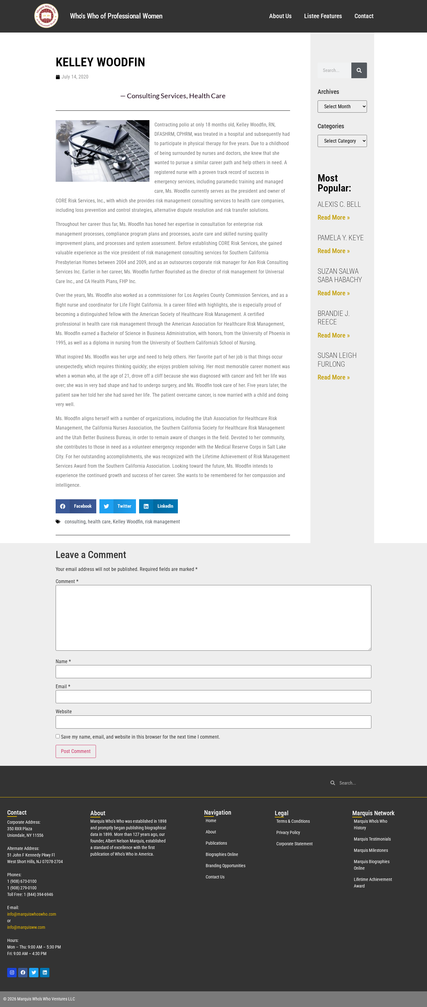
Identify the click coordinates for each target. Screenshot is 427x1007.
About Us (280, 16)
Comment (67, 581)
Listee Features (323, 16)
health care (99, 522)
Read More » (334, 217)
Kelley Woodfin (128, 522)
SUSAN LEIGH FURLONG (337, 360)
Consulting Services (156, 95)
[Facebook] (23, 972)
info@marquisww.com (26, 927)
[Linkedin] (44, 972)
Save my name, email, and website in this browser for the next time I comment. (140, 737)
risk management (162, 522)
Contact (364, 16)
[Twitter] (33, 972)
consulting (75, 522)
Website (64, 711)
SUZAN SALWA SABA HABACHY (340, 275)
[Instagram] (12, 972)
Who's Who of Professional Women (116, 16)
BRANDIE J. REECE (334, 318)
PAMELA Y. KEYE (341, 238)
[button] (76, 506)
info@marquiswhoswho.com (31, 914)
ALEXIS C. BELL (339, 204)
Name (63, 661)
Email (63, 686)
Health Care (207, 95)
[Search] (359, 70)
